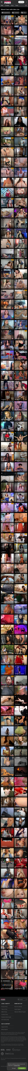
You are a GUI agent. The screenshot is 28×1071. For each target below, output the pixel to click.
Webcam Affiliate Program (20, 1011)
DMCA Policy (4, 1011)
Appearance (7, 12)
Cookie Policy (17, 1065)
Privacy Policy (4, 1006)
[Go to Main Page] (8, 2)
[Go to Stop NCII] (9, 1054)
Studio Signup (17, 1009)
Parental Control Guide (6, 1017)
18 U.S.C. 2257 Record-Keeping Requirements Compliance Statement (13, 1059)
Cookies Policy (4, 1014)
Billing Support (4, 1029)
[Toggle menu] (1, 2)
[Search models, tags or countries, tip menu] (26, 5)
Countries (16, 12)
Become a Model (18, 1006)
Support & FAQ (4, 1026)
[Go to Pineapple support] (2, 1053)
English (21, 999)
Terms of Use (4, 1009)
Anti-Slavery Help (5, 1019)
